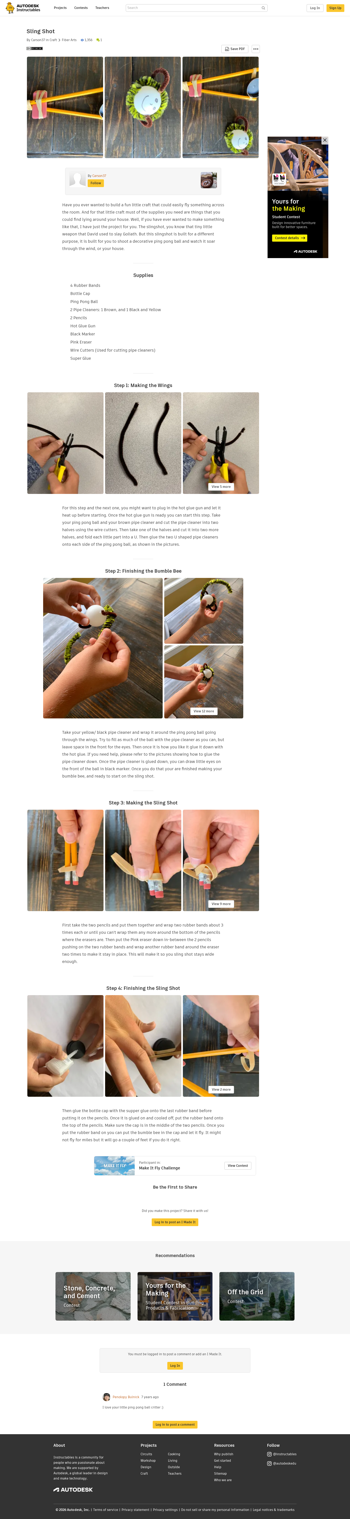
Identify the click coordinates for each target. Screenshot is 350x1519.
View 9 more (221, 904)
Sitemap (220, 1473)
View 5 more (221, 486)
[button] (256, 49)
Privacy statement (135, 1509)
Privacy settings (165, 1509)
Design (146, 1467)
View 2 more (221, 1089)
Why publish (223, 1454)
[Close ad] (324, 141)
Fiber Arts (69, 40)
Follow (96, 183)
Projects (60, 7)
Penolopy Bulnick (126, 1397)
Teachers (102, 7)
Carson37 (38, 40)
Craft (53, 40)
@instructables (285, 1454)
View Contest (238, 1165)
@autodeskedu (284, 1463)
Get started (222, 1460)
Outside (174, 1467)
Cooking (174, 1454)
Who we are (223, 1480)
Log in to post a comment (175, 1424)
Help (217, 1467)
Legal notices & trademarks (274, 1509)
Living (172, 1460)
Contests (81, 7)
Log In (315, 8)
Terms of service (105, 1509)
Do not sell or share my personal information (215, 1509)
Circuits (146, 1454)
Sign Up (335, 8)
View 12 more (204, 711)
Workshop (148, 1460)
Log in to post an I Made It (175, 1222)
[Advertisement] (298, 197)
